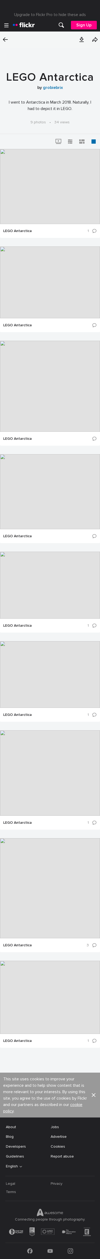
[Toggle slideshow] (58, 141)
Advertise (59, 1136)
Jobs (55, 1127)
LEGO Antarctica (17, 231)
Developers (16, 1146)
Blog (10, 1136)
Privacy (56, 1183)
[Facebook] (30, 1251)
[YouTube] (50, 1251)
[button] (82, 39)
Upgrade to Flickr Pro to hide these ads (50, 14)
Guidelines (15, 1156)
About (11, 1127)
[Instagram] (70, 1251)
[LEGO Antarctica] (50, 186)
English (12, 1166)
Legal (10, 1183)
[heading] (24, 25)
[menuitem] (61, 25)
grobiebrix (53, 87)
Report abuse (62, 1156)
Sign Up (83, 25)
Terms (11, 1192)
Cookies (58, 1146)
